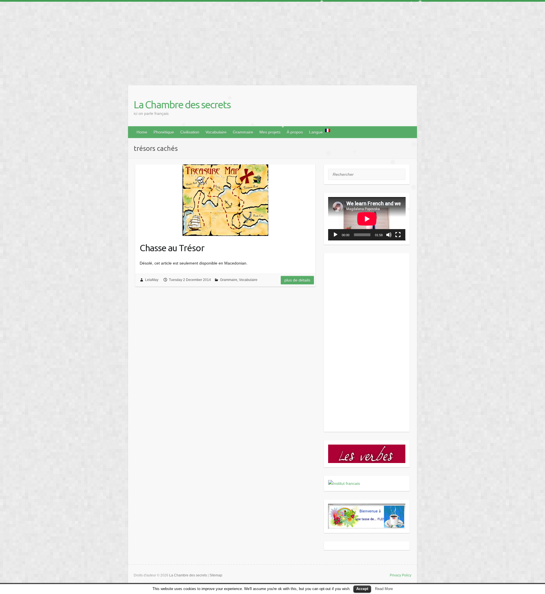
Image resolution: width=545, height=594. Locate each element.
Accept (362, 589)
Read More (384, 589)
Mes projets (269, 132)
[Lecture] (335, 235)
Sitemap (215, 575)
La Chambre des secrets (182, 104)
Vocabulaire (216, 132)
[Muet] (389, 235)
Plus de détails (297, 280)
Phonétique (164, 132)
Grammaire (243, 132)
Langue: (317, 132)
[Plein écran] (398, 235)
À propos (295, 132)
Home (142, 132)
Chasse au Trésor (172, 248)
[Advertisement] (170, 41)
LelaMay (151, 280)
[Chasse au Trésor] (225, 200)
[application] (367, 218)
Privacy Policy (400, 575)
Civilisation (189, 132)
